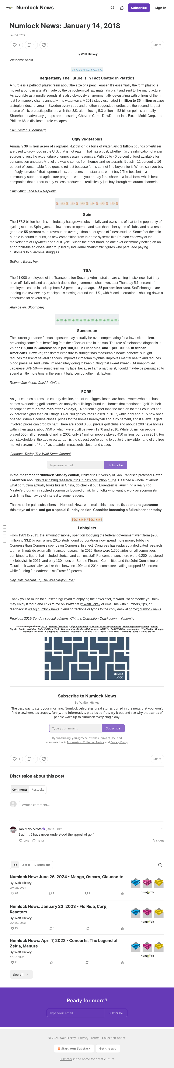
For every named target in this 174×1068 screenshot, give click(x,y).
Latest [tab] (25, 865)
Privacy (83, 1038)
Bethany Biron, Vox (24, 261)
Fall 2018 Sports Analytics (125, 629)
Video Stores (148, 631)
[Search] (112, 7)
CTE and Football (99, 626)
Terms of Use (107, 738)
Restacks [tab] (38, 790)
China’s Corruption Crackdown (93, 618)
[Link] (3, 78)
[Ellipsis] (162, 828)
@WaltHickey (90, 604)
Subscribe (139, 8)
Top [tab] (14, 865)
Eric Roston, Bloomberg (28, 130)
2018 (44, 626)
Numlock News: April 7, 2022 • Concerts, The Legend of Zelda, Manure (64, 943)
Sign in (160, 8)
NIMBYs (104, 629)
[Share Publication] (122, 7)
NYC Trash (100, 631)
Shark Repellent (131, 626)
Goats (22, 629)
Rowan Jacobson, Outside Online (35, 383)
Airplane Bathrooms (87, 629)
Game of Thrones (58, 626)
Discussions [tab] (42, 865)
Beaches (76, 631)
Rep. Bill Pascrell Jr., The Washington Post (42, 580)
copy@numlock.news (145, 609)
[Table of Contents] (5, 534)
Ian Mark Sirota (30, 829)
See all (18, 974)
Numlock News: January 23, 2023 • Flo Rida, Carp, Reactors (58, 909)
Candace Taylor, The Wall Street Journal (40, 454)
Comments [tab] (19, 790)
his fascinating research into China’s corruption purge (76, 480)
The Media (147, 629)
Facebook (115, 626)
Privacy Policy (119, 742)
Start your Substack (75, 1048)
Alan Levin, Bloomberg (27, 307)
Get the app (107, 1048)
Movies (145, 626)
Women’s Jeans (129, 631)
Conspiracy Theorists (57, 631)
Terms (95, 1038)
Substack (66, 1059)
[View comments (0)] (51, 962)
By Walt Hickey (21, 883)
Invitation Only (35, 629)
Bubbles (87, 631)
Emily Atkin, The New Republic (33, 191)
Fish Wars (113, 631)
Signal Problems (79, 626)
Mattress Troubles (33, 631)
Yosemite (127, 618)
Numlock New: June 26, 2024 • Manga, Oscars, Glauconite (66, 876)
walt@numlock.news (43, 609)
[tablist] (28, 789)
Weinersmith (68, 629)
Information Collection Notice (85, 742)
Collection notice (114, 1038)
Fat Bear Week (51, 629)
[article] (87, 885)
